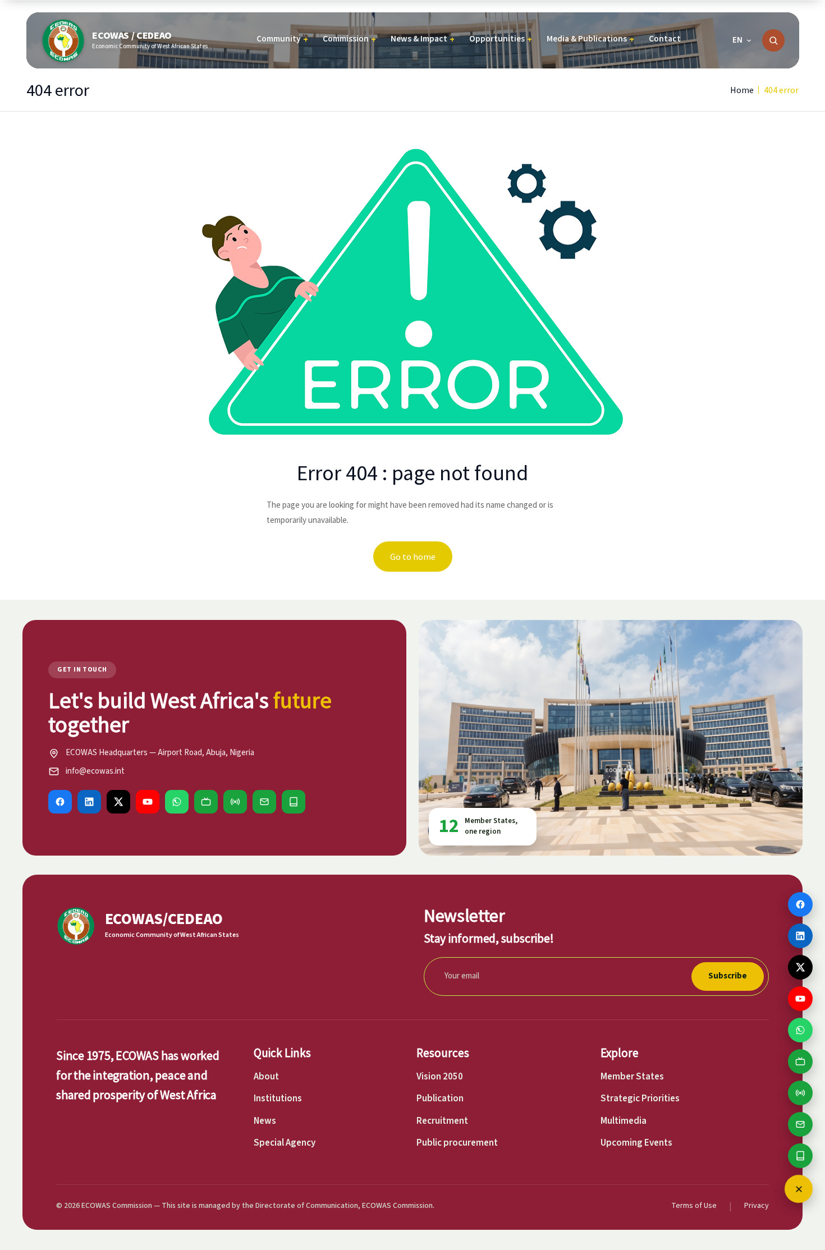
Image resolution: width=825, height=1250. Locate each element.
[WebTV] (206, 802)
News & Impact (423, 39)
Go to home (413, 556)
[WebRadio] (235, 802)
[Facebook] (60, 802)
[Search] (773, 40)
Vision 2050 (439, 1076)
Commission (349, 39)
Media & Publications (590, 39)
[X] (118, 802)
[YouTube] (147, 802)
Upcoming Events (636, 1143)
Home (742, 89)
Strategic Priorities (640, 1098)
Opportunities (500, 39)
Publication (440, 1098)
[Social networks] (798, 1189)
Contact (665, 39)
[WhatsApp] (177, 802)
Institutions (278, 1098)
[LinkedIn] (89, 802)
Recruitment (442, 1121)
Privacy (756, 1205)
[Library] (293, 802)
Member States (632, 1076)
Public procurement (457, 1143)
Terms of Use (694, 1205)
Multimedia (624, 1121)
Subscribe (727, 976)
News (265, 1121)
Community (282, 39)
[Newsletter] (264, 802)
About (266, 1076)
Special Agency (284, 1143)
